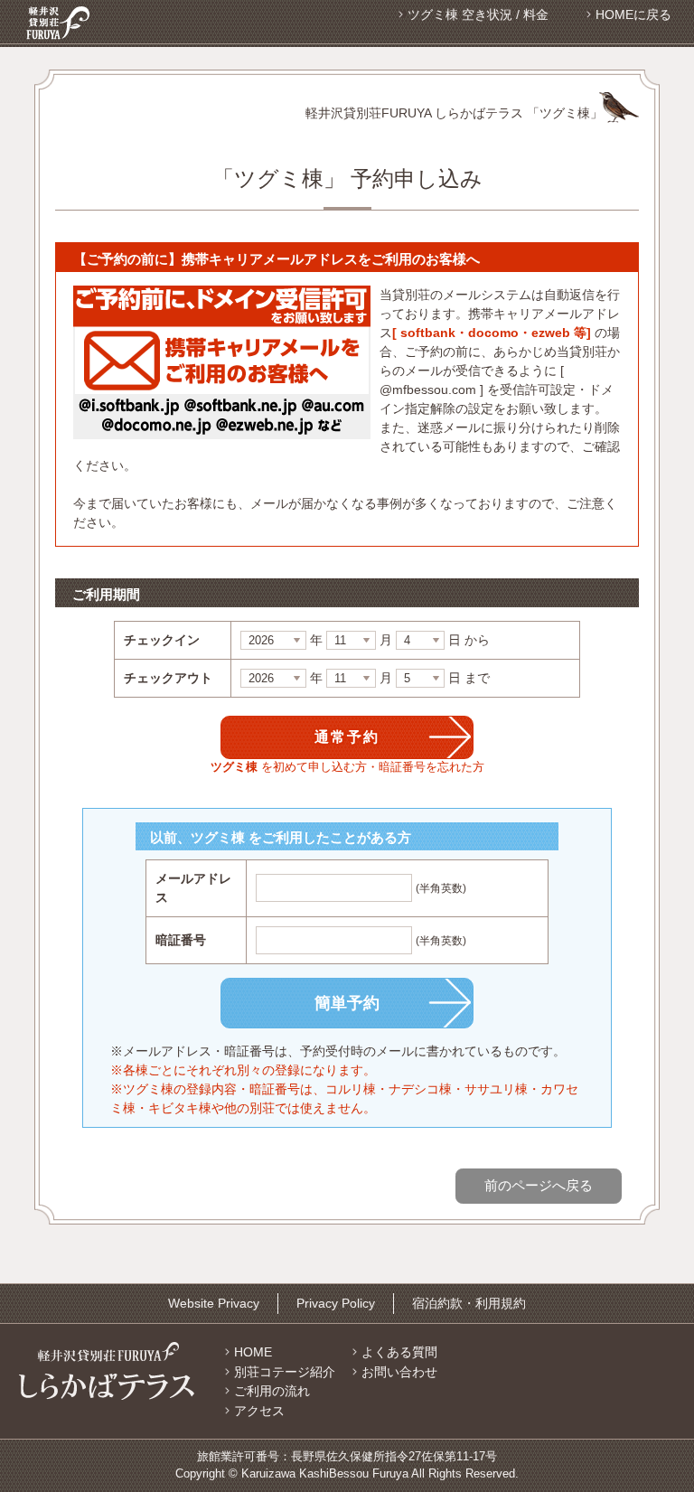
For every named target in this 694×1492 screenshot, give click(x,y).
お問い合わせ (399, 1372)
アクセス (259, 1410)
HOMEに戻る (633, 14)
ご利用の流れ (272, 1391)
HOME (253, 1352)
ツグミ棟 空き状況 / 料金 (478, 14)
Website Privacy (213, 1303)
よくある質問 (399, 1352)
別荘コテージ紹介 (284, 1372)
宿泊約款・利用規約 (469, 1303)
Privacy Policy (335, 1303)
